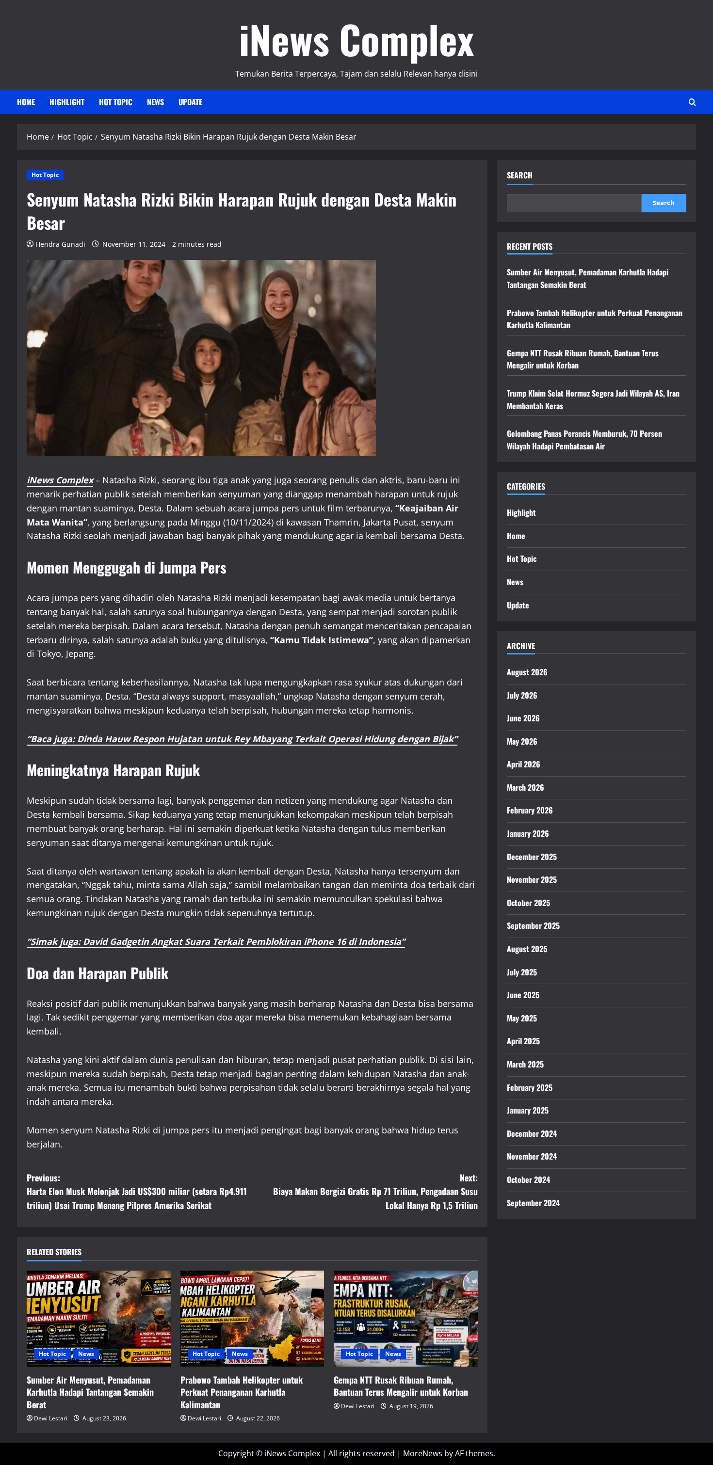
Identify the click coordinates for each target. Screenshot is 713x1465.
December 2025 (532, 856)
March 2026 (525, 787)
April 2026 (523, 764)
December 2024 (532, 1133)
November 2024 (532, 1156)
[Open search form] (692, 102)
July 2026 (522, 695)
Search (520, 175)
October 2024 (528, 1179)
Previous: (137, 1191)
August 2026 (527, 672)
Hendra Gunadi (60, 244)
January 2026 (528, 833)
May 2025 (522, 1018)
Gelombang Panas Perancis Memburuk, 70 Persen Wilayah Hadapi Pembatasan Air (584, 440)
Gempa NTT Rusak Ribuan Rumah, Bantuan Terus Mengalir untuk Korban (401, 1385)
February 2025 (529, 1087)
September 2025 (533, 925)
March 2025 (525, 1064)
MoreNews (422, 1453)
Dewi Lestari (50, 1418)
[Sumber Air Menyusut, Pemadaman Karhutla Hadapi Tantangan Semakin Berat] (99, 1319)
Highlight (66, 102)
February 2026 (530, 810)
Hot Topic (115, 102)
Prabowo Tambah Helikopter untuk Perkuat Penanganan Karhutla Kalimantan (241, 1391)
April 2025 (523, 1041)
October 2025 (528, 902)
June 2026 (523, 718)
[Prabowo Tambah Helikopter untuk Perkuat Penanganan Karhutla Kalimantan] (252, 1319)
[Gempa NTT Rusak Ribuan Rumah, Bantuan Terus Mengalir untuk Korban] (406, 1319)
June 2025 (523, 995)
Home (26, 102)
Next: (375, 1191)
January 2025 (528, 1110)
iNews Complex (356, 38)
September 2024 (533, 1203)
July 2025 (522, 972)
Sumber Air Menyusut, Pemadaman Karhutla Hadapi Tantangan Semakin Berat (90, 1391)
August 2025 (527, 949)
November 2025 (532, 879)
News (155, 102)
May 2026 (522, 741)
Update (190, 102)
